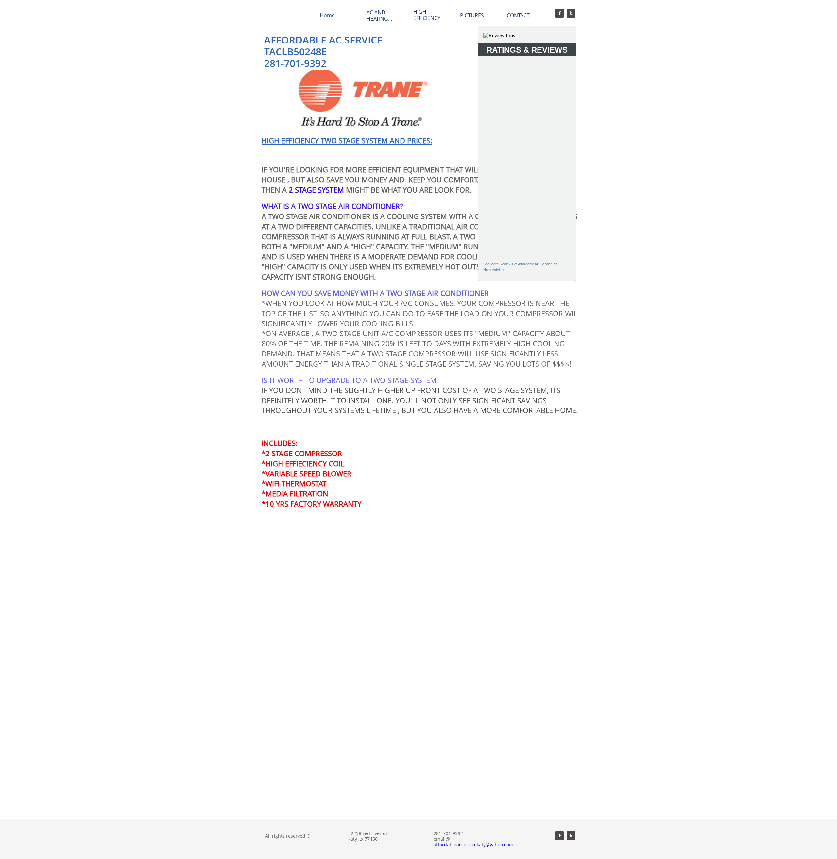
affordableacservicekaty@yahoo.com (473, 844)
